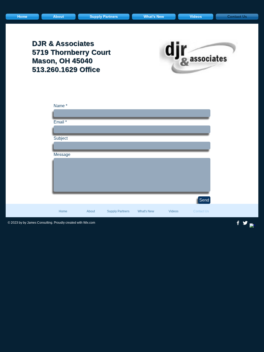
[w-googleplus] (252, 226)
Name (59, 106)
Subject (61, 138)
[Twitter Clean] (245, 223)
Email (59, 122)
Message (62, 155)
